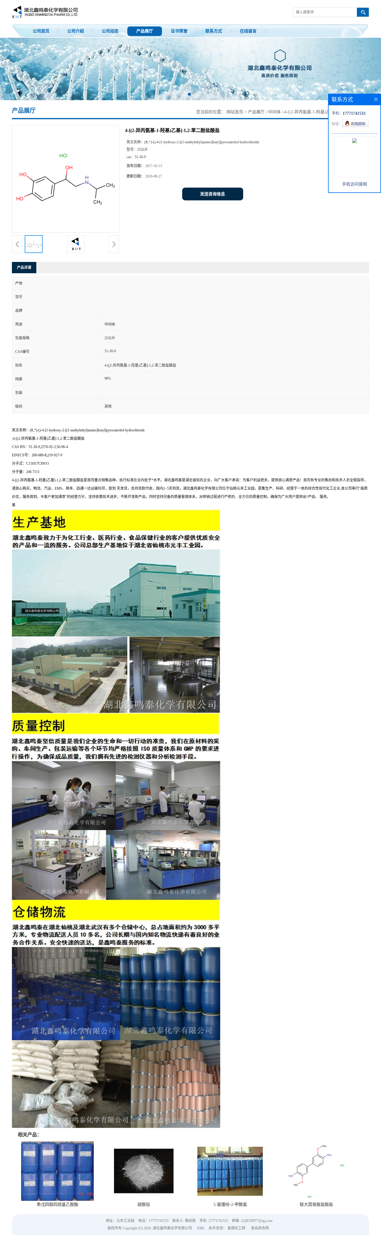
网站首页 (235, 112)
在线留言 (248, 31)
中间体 (274, 112)
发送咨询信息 (212, 194)
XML (201, 1228)
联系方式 (213, 31)
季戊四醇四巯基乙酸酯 (57, 1204)
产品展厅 (144, 31)
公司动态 (110, 31)
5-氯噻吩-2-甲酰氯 (230, 1204)
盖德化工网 (236, 1228)
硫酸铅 (144, 1204)
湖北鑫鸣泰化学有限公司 (172, 1228)
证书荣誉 (179, 31)
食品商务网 (260, 1228)
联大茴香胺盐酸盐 (316, 1204)
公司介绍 (75, 31)
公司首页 (41, 31)
